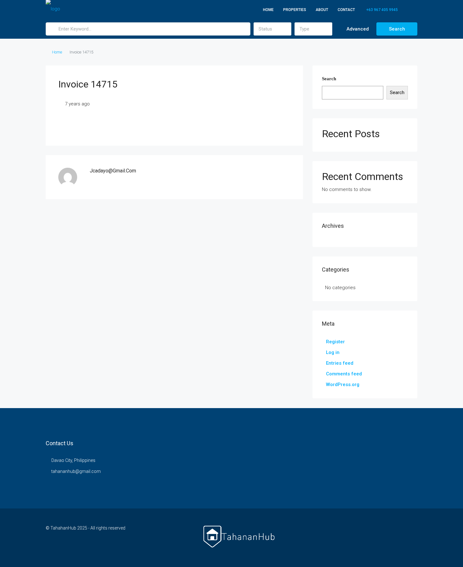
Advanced (357, 29)
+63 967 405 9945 (381, 10)
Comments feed (344, 374)
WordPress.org (342, 384)
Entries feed (339, 363)
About (322, 10)
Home (268, 10)
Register (335, 342)
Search (397, 29)
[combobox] (272, 29)
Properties (294, 10)
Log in (333, 352)
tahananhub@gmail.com (76, 471)
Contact (346, 10)
